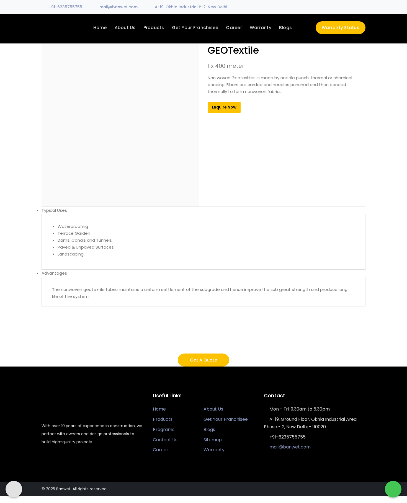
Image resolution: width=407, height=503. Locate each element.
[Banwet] (62, 28)
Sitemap (213, 440)
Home (159, 409)
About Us (213, 409)
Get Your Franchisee (226, 419)
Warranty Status (340, 27)
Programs (163, 429)
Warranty (214, 450)
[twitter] (44, 458)
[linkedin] (64, 458)
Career (160, 450)
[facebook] (54, 458)
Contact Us (165, 440)
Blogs (209, 429)
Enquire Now (224, 107)
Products (162, 419)
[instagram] (74, 458)
